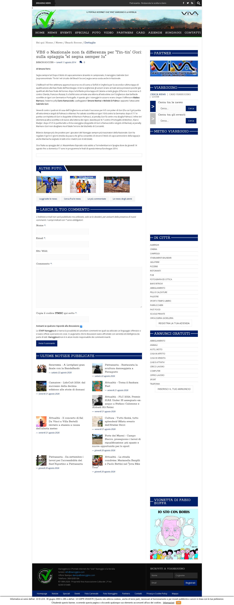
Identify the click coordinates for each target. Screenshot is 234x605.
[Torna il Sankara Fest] (97, 386)
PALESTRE (154, 296)
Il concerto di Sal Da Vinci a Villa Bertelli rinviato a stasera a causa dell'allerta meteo (59, 423)
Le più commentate (97, 198)
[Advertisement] (174, 210)
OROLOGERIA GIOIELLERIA (161, 318)
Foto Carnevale (91, 593)
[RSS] (192, 3)
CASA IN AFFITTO (157, 353)
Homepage (42, 593)
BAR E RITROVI (156, 283)
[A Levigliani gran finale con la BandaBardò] (41, 368)
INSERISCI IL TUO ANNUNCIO (174, 388)
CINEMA (153, 249)
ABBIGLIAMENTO (157, 288)
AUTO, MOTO (156, 349)
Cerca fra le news (72, 198)
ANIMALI (154, 345)
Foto (96, 32)
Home (39, 32)
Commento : (44, 263)
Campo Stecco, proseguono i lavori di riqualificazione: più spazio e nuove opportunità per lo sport (116, 441)
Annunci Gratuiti (172, 333)
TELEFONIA (155, 383)
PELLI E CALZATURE (158, 292)
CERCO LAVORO (157, 366)
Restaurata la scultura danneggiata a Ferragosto (121, 368)
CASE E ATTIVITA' (157, 362)
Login (155, 97)
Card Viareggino (180, 94)
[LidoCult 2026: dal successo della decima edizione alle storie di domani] (41, 386)
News (52, 32)
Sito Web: (42, 251)
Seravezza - (56, 365)
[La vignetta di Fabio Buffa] (174, 534)
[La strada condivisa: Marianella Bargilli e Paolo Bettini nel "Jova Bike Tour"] (97, 460)
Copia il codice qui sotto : (56, 313)
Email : (41, 238)
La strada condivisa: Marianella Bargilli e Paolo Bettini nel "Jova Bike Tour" (116, 462)
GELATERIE (154, 262)
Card (140, 32)
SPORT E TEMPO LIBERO (160, 301)
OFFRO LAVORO (157, 375)
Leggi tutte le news (48, 198)
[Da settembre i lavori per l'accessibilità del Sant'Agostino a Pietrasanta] (41, 460)
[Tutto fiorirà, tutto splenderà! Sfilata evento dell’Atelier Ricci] (97, 421)
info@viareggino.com (75, 572)
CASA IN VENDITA (158, 358)
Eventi (66, 32)
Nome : (41, 225)
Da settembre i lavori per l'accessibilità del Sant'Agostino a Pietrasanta (66, 460)
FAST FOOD (155, 309)
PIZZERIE (154, 266)
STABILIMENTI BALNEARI (160, 257)
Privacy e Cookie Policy (157, 593)
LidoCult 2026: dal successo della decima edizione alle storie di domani (67, 386)
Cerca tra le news (170, 102)
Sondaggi (173, 32)
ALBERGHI (154, 245)
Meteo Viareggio (171, 131)
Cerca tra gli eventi (171, 114)
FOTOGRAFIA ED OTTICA (161, 279)
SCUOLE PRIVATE (157, 313)
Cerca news (158, 94)
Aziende (155, 32)
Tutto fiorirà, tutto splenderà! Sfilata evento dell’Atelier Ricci (121, 421)
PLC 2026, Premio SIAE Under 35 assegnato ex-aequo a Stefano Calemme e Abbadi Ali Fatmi (116, 402)
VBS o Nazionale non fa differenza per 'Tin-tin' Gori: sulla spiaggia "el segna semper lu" (89, 54)
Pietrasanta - (113, 365)
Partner (162, 53)
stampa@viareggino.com (83, 575)
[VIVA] (174, 68)
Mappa (175, 593)
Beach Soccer (73, 42)
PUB (152, 275)
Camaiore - (56, 382)
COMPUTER (155, 371)
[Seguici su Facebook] (183, 3)
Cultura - (111, 418)
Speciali (82, 32)
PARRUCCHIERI (156, 305)
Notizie (55, 593)
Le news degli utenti (122, 198)
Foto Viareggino (110, 593)
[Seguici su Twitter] (188, 3)
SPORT (153, 379)
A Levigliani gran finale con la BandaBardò (67, 366)
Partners (125, 32)
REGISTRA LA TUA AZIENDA (174, 323)
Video (108, 32)
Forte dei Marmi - (116, 435)
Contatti (193, 32)
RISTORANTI (155, 270)
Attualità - (111, 382)
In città (162, 238)
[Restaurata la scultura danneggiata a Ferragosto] (97, 368)
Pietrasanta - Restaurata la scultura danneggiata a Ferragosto (139, 3)
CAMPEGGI (155, 253)
